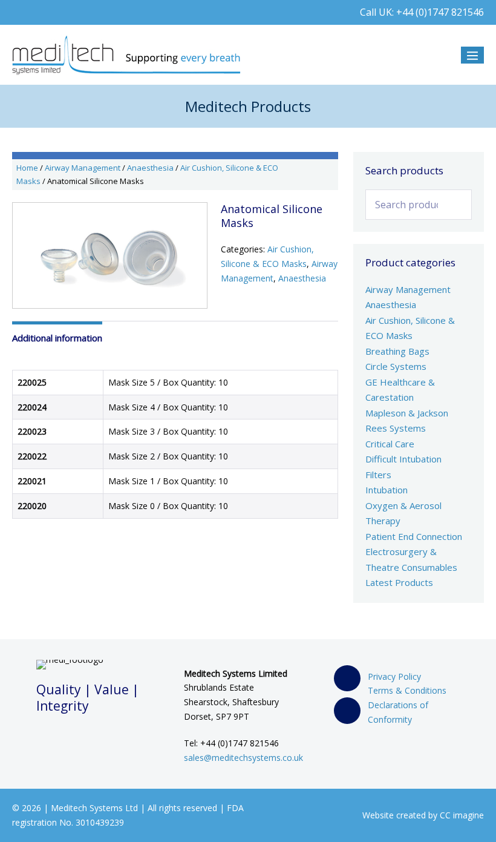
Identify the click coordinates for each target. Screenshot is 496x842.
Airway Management (82, 167)
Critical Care (389, 444)
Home (27, 167)
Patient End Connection (413, 536)
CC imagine (462, 815)
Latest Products (399, 582)
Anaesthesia (150, 167)
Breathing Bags (397, 351)
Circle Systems (395, 366)
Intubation (386, 490)
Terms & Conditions (407, 690)
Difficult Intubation (403, 459)
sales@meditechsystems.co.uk (243, 757)
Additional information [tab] (57, 338)
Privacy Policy (394, 676)
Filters (378, 475)
